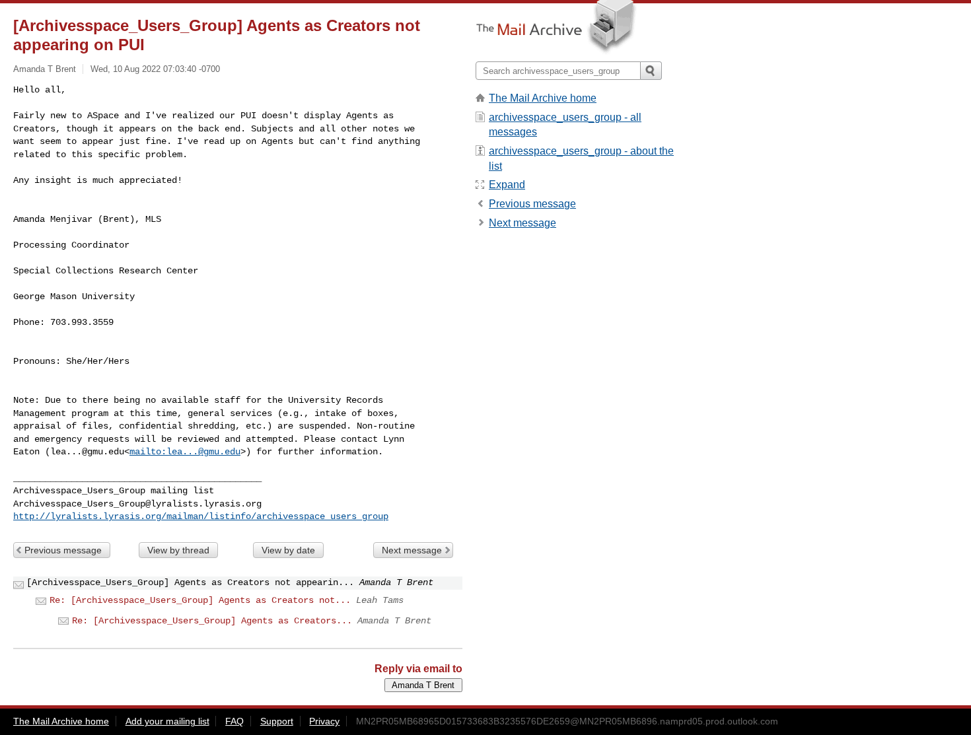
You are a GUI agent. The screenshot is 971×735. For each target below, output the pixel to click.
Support (276, 721)
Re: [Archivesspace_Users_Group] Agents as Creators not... (200, 600)
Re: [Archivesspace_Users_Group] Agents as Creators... (212, 620)
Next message (412, 550)
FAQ (234, 721)
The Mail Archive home (542, 98)
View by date (288, 550)
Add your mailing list (167, 721)
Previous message (63, 550)
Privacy (324, 721)
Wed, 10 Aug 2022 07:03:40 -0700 (155, 69)
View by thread (178, 550)
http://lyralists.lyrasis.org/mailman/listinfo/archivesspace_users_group (200, 516)
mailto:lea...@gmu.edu (184, 451)
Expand (507, 184)
